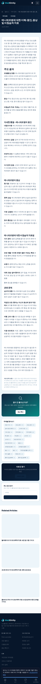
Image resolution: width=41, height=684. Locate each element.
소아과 (27, 436)
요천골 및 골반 (10, 447)
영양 (20, 443)
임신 (7, 450)
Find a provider (6, 637)
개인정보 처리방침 (7, 657)
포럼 (26, 682)
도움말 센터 (5, 644)
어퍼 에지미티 (18, 439)
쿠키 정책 (5, 665)
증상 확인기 (5, 648)
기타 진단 (13, 16)
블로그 (7, 12)
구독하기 (20, 497)
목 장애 (8, 436)
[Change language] (32, 2)
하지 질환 (8, 454)
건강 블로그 (5, 641)
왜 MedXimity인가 (27, 637)
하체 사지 (19, 454)
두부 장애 (13, 12)
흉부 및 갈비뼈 (10, 457)
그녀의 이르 (23, 428)
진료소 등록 (25, 644)
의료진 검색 (20, 476)
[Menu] (37, 3)
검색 (15, 682)
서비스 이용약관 (7, 661)
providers (36, 682)
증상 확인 (20, 412)
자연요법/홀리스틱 (26, 450)
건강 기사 (8, 425)
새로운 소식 (25, 641)
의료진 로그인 (26, 648)
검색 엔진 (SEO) (10, 428)
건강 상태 (19, 425)
